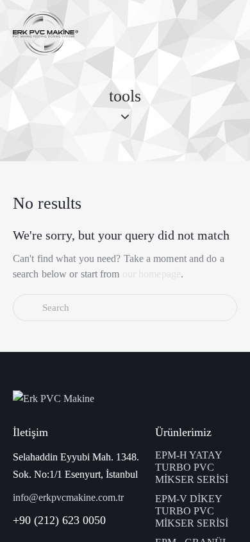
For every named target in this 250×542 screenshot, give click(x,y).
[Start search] (27, 308)
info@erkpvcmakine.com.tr (68, 497)
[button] (233, 33)
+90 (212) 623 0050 (59, 520)
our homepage (151, 273)
